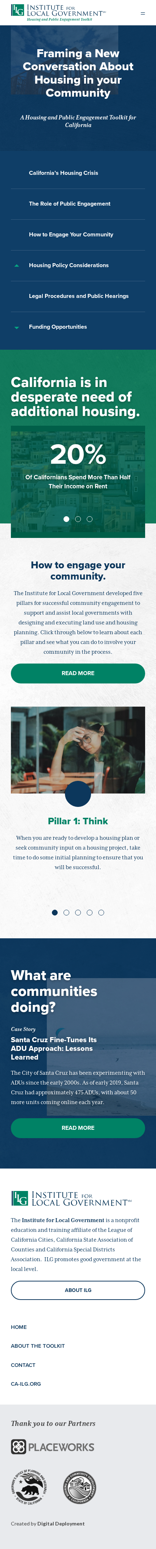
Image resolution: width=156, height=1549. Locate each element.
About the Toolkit (38, 1346)
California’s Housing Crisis (63, 173)
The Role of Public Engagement (69, 203)
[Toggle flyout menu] (143, 12)
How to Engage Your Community (71, 234)
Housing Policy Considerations (69, 265)
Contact (23, 1365)
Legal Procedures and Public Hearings (79, 296)
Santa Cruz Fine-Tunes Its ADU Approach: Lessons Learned (54, 1049)
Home (19, 1327)
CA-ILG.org (26, 1384)
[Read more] (52, 1447)
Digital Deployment (61, 1523)
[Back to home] (58, 11)
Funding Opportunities (58, 327)
